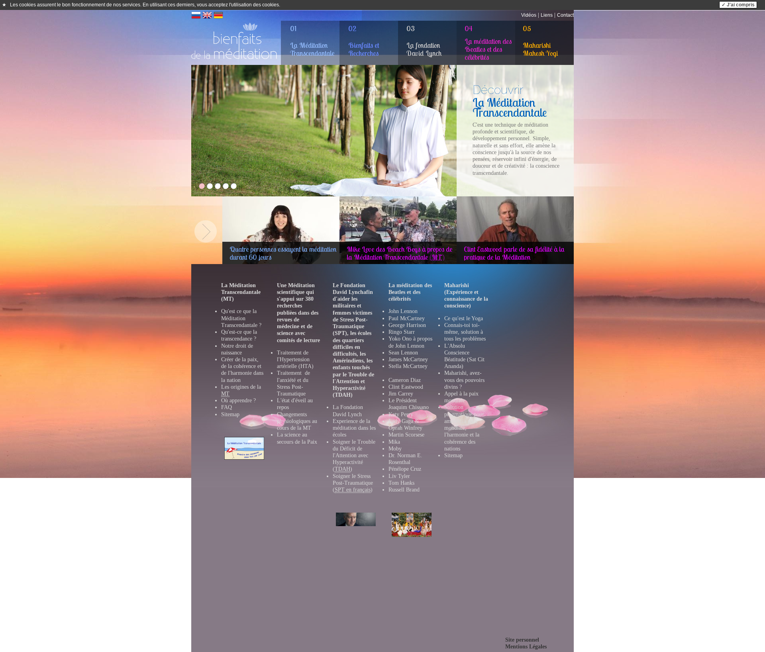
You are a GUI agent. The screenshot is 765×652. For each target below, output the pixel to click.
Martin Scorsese (406, 435)
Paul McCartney (406, 318)
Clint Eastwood (405, 387)
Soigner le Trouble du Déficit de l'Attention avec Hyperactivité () (354, 455)
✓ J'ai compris (738, 5)
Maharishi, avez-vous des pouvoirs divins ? (464, 380)
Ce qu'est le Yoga (463, 318)
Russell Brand (404, 490)
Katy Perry (400, 414)
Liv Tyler (399, 476)
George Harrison (407, 325)
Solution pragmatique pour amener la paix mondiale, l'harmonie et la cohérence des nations (464, 427)
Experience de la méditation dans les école (354, 428)
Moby (395, 449)
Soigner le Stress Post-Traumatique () (353, 483)
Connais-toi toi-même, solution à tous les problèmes (465, 332)
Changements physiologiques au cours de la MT (297, 421)
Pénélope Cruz (404, 469)
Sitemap (230, 414)
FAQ (226, 407)
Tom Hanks (401, 483)
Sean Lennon (403, 353)
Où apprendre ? (238, 400)
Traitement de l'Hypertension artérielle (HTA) (295, 359)
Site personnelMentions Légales (526, 643)
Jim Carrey (400, 394)
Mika (394, 442)
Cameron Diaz (404, 380)
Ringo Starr (401, 332)
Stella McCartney (408, 366)
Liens (547, 15)
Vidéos (528, 15)
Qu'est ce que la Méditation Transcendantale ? (241, 318)
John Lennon (403, 311)
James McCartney (408, 359)
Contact (565, 15)
